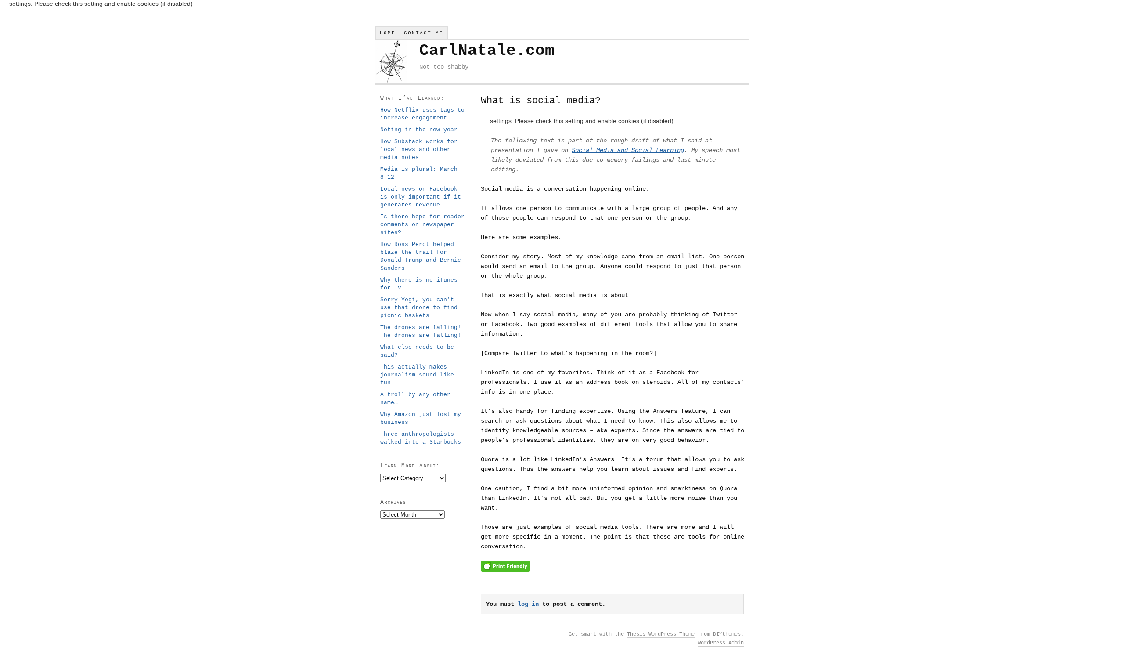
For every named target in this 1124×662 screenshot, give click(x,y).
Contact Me (423, 33)
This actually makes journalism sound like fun (417, 375)
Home (388, 33)
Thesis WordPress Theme (661, 634)
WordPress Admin (721, 643)
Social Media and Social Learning (628, 150)
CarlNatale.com (487, 51)
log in (528, 604)
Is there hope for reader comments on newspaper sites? (422, 224)
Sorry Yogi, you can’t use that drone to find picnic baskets (419, 308)
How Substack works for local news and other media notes (419, 149)
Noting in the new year (419, 130)
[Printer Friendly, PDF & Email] (505, 569)
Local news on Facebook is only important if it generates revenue (420, 197)
